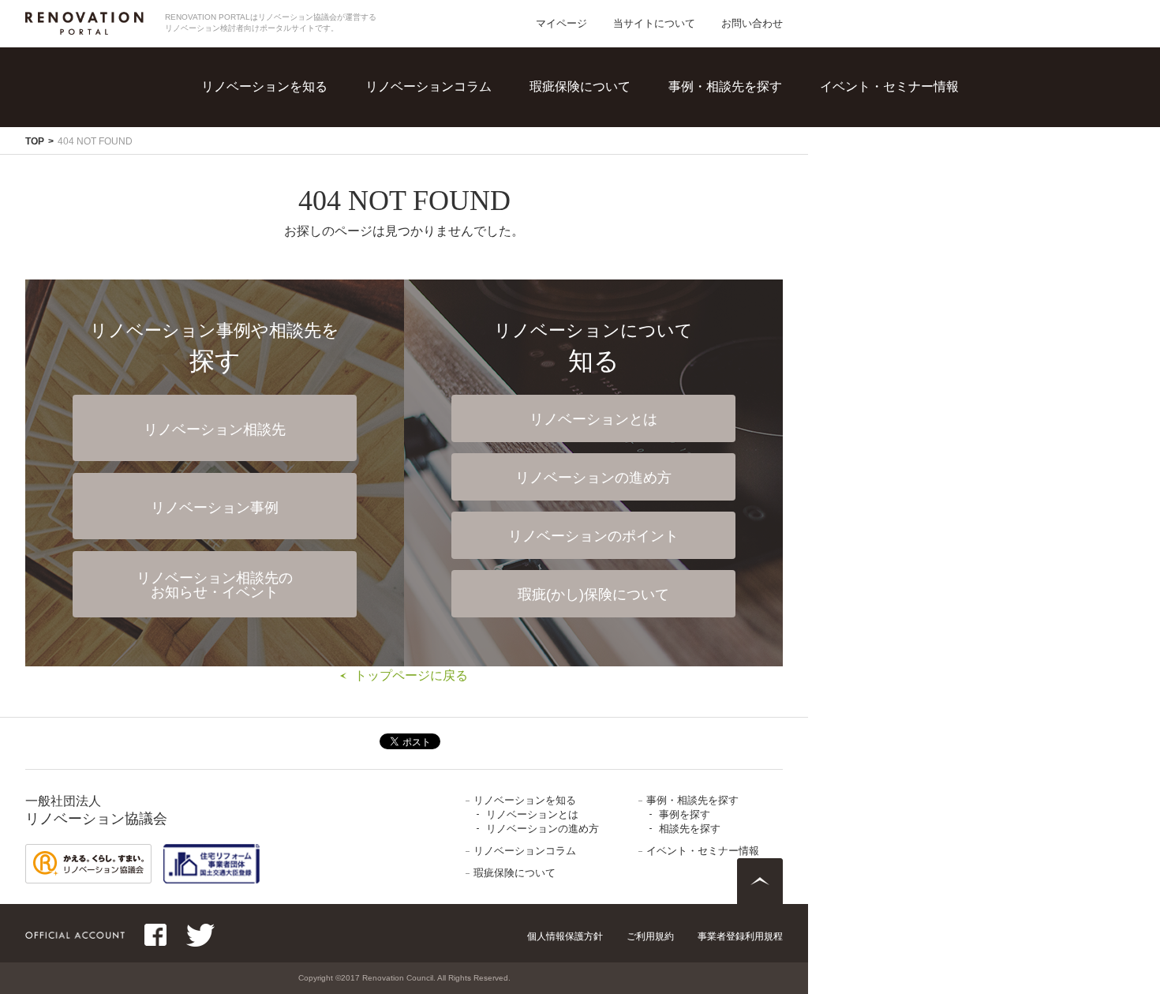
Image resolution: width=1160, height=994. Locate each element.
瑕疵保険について (580, 86)
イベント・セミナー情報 (889, 86)
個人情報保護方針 (565, 936)
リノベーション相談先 (215, 429)
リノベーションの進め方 (310, 142)
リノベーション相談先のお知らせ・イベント (215, 585)
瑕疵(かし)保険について (593, 594)
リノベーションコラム (428, 86)
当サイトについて (654, 23)
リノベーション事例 (215, 508)
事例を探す (740, 110)
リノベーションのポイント (593, 536)
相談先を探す (746, 142)
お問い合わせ (752, 23)
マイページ (561, 23)
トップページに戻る (411, 675)
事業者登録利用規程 (740, 936)
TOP (34, 141)
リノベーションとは (298, 110)
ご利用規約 (650, 936)
